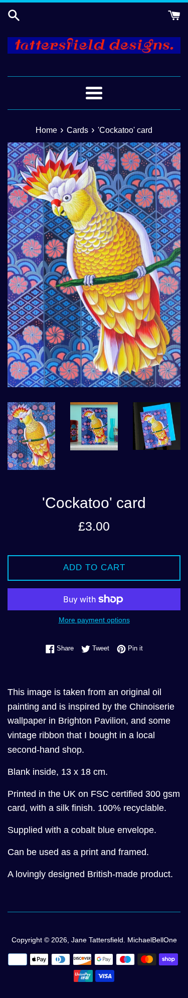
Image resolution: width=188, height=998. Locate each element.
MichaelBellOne (152, 940)
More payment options (94, 620)
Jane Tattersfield (97, 940)
